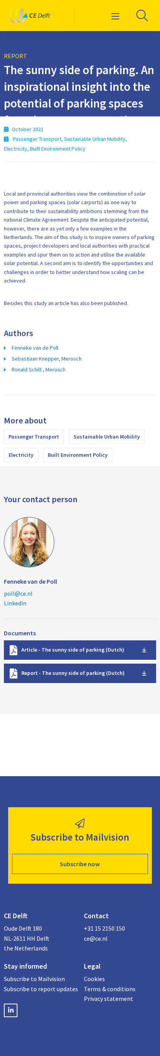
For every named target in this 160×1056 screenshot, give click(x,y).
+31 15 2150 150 (104, 928)
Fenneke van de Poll (35, 347)
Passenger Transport (34, 436)
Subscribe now (80, 864)
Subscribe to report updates (40, 989)
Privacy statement (108, 998)
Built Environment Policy (78, 454)
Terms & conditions (110, 989)
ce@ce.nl (96, 938)
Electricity (21, 454)
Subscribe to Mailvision (34, 979)
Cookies (94, 979)
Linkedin (15, 603)
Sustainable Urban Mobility (106, 436)
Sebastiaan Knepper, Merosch (47, 358)
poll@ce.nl (18, 593)
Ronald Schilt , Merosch (39, 369)
